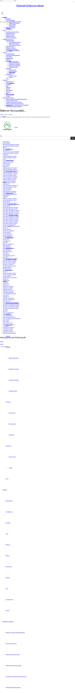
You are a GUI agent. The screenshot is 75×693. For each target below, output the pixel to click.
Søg (1, 135)
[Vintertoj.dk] (37, 5)
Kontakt (1, 341)
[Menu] (0, 19)
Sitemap (1, 344)
